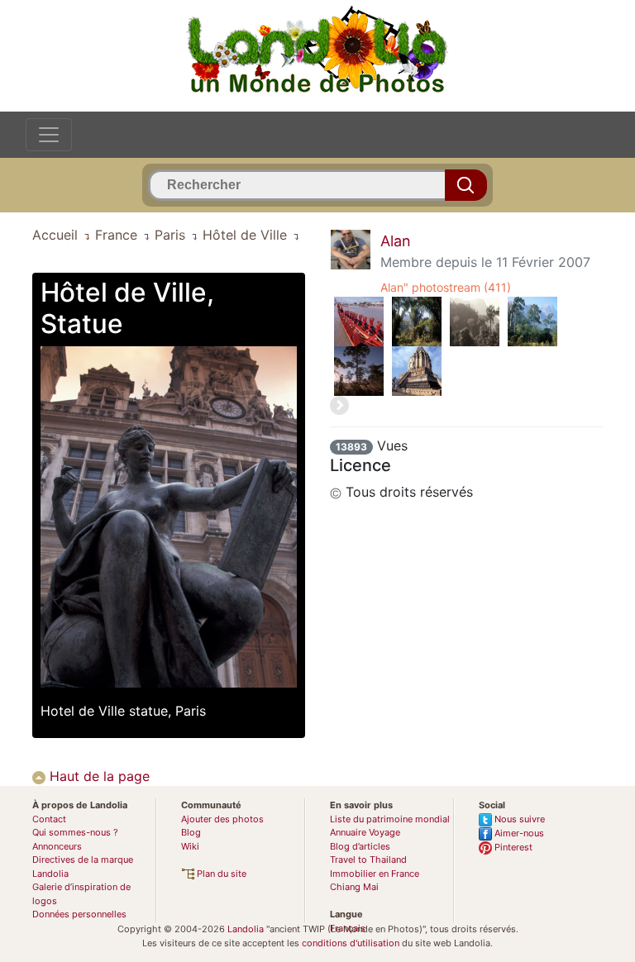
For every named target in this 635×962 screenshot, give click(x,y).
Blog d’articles (360, 846)
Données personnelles (79, 914)
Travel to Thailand (368, 859)
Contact (49, 819)
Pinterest (512, 847)
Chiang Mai (354, 887)
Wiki (190, 846)
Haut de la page (97, 776)
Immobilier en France (374, 873)
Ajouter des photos (222, 819)
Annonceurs (57, 846)
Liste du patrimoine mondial (390, 819)
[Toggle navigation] (49, 134)
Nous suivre (518, 819)
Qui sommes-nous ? (75, 832)
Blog (191, 832)
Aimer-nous (518, 833)
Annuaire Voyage (365, 832)
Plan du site (220, 873)
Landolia (245, 929)
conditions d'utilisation (350, 943)
